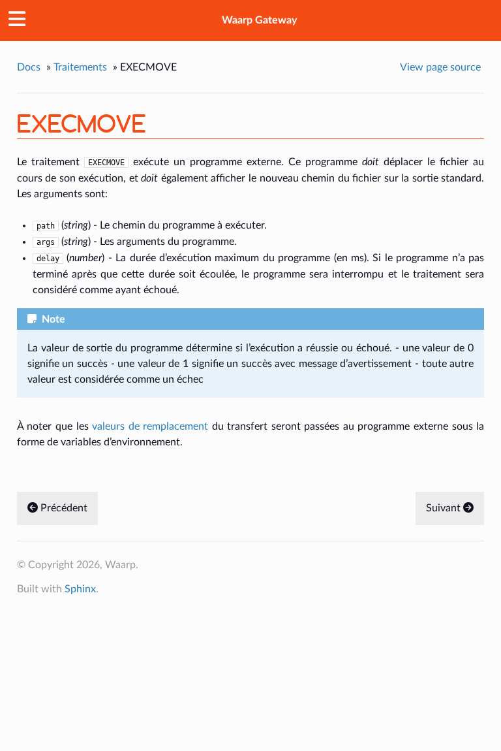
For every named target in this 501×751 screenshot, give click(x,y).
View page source (440, 67)
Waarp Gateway (259, 20)
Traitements (80, 67)
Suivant (444, 508)
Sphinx (80, 589)
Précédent (62, 508)
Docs (28, 67)
